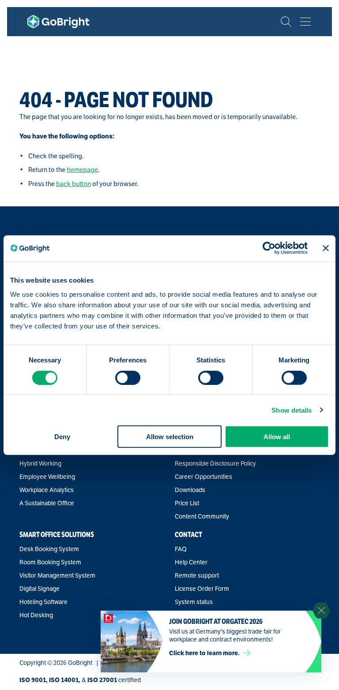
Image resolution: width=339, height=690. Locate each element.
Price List (187, 503)
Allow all (277, 436)
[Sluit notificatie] (321, 610)
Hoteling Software (43, 602)
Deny (62, 436)
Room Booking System (50, 562)
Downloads (190, 490)
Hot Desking (36, 615)
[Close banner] (326, 248)
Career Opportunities (203, 477)
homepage (82, 170)
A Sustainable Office (46, 503)
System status (194, 602)
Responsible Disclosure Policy (215, 464)
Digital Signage (39, 589)
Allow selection (169, 436)
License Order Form (202, 589)
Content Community (202, 517)
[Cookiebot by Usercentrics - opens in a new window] (269, 248)
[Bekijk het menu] (305, 22)
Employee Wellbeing (47, 477)
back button (73, 184)
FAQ (181, 549)
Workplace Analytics (46, 490)
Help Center (191, 562)
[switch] (127, 377)
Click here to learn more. (204, 652)
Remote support (197, 576)
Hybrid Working (40, 464)
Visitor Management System (57, 576)
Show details (291, 410)
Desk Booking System (49, 549)
